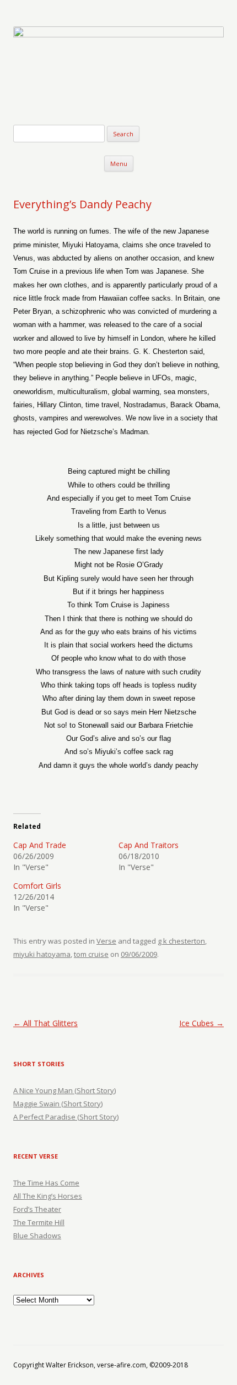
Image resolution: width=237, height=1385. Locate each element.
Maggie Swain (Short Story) (58, 1104)
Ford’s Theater (37, 1209)
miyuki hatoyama (42, 954)
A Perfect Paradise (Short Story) (65, 1117)
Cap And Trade (39, 845)
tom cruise (91, 954)
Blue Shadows (37, 1235)
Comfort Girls (37, 885)
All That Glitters (45, 1023)
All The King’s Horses (47, 1196)
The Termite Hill (38, 1222)
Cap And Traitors (148, 845)
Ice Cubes (201, 1023)
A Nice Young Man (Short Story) (64, 1090)
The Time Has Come (46, 1183)
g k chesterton (181, 941)
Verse (106, 941)
